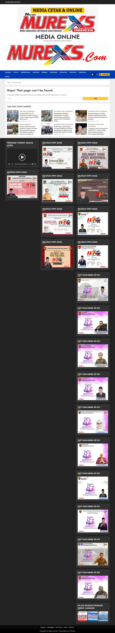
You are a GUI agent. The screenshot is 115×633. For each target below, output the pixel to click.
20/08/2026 (92, 121)
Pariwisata (82, 72)
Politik (16, 72)
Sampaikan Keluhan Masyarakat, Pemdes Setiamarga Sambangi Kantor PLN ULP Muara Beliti (62, 117)
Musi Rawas (58, 627)
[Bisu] (32, 164)
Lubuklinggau (50, 627)
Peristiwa (36, 72)
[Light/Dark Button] (93, 74)
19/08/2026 (58, 134)
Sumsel (65, 627)
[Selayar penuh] (35, 164)
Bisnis (7, 76)
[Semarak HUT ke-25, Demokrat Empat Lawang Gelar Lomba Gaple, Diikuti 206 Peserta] (12, 116)
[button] (97, 74)
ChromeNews (63, 631)
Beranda (8, 72)
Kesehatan (63, 72)
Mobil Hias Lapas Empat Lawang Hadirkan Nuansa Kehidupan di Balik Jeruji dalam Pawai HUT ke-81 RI (63, 129)
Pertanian (72, 72)
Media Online (57, 36)
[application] (22, 157)
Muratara (43, 627)
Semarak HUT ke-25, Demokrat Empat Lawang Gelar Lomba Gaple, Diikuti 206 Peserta (29, 116)
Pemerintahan (25, 72)
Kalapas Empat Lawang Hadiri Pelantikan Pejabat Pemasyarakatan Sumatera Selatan (97, 116)
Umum (24, 111)
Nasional (71, 627)
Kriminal (44, 72)
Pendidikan (53, 72)
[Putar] (9, 164)
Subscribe (105, 74)
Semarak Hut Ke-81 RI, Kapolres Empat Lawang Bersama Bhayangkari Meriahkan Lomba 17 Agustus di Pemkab (28, 130)
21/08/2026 (24, 121)
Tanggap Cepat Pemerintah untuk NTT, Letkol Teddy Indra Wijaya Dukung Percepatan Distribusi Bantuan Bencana (98, 132)
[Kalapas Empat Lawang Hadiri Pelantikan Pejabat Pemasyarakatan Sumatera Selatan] (81, 116)
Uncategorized (30, 111)
